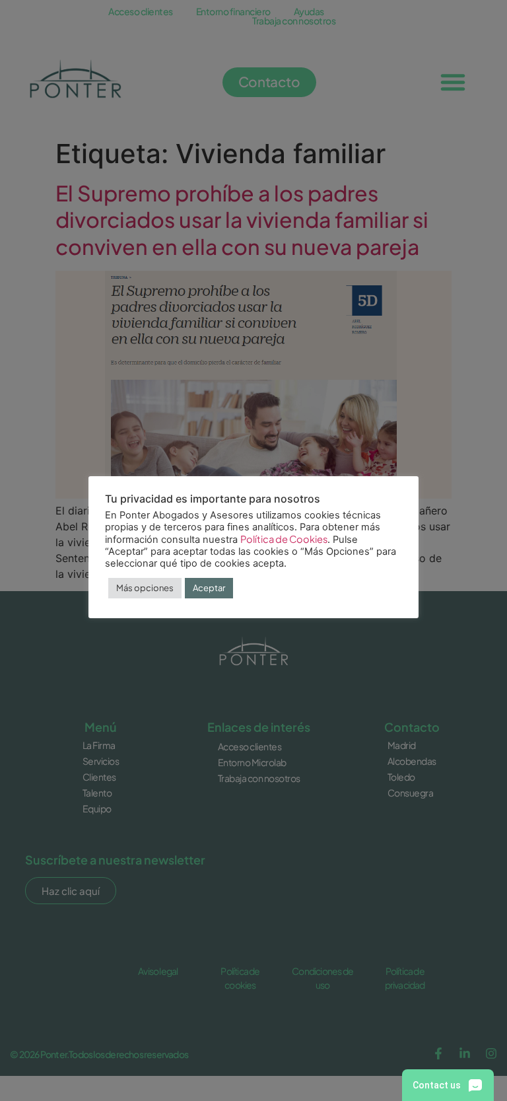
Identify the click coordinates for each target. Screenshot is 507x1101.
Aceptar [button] (209, 588)
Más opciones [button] (145, 588)
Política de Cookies (283, 539)
